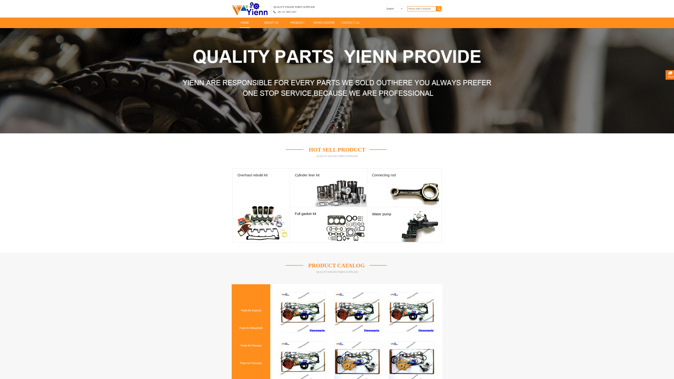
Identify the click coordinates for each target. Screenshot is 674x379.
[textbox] (421, 8)
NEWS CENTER (324, 22)
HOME (245, 22)
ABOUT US (271, 22)
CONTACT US (350, 22)
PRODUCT (297, 22)
